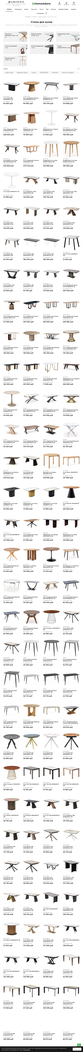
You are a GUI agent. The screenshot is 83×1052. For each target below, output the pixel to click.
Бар (47, 9)
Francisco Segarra (68, 72)
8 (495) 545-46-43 (17, 2)
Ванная (53, 9)
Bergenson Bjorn (22, 72)
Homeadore (28, 16)
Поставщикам (16, 5)
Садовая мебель (63, 9)
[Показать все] (78, 69)
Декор (26, 9)
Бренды (73, 9)
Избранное (66, 4)
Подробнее (26, 1049)
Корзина (74, 4)
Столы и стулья (42, 16)
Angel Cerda (9, 72)
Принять (77, 1049)
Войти (59, 4)
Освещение (18, 9)
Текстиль (34, 9)
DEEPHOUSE (44, 72)
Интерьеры (40, 13)
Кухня (41, 9)
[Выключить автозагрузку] (79, 1045)
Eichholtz (55, 72)
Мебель (9, 9)
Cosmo (34, 72)
